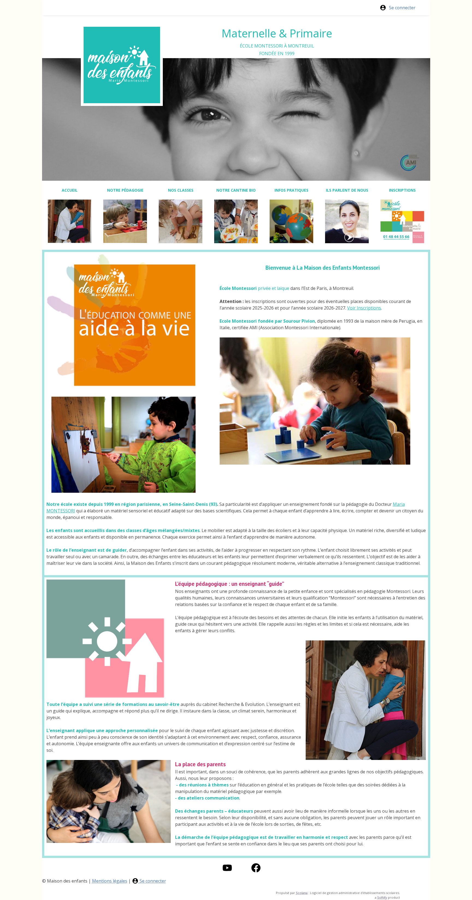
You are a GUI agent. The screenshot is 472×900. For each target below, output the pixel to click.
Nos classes (180, 190)
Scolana (302, 893)
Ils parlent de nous (347, 190)
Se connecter (402, 8)
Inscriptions (402, 190)
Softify (382, 897)
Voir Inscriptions (364, 308)
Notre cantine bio (236, 190)
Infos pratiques (291, 190)
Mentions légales (109, 881)
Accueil (70, 190)
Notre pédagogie (125, 190)
